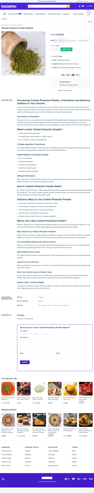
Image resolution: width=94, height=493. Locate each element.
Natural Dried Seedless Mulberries (8, 398)
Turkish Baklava (40, 14)
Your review (24, 337)
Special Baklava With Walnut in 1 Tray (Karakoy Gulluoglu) (7, 430)
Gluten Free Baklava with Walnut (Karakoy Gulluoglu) (23, 430)
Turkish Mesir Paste (54, 14)
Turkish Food (5, 25)
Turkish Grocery (13, 14)
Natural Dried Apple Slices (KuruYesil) (53, 398)
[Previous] (1, 394)
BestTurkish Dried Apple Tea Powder (37, 398)
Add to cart (66, 49)
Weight (53, 40)
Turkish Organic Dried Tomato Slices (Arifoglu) (85, 399)
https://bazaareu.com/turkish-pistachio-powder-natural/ (59, 227)
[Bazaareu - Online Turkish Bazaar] (8, 6)
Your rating (24, 331)
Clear (88, 38)
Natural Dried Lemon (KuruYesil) (69, 398)
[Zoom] (4, 73)
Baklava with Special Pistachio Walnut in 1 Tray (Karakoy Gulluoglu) (54, 431)
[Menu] (4, 14)
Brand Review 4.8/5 (89, 12)
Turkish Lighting (78, 14)
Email (58, 353)
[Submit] (68, 6)
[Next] (92, 394)
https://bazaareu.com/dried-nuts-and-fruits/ (35, 288)
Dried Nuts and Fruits (17, 25)
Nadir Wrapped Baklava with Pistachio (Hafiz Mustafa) (85, 430)
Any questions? (64, 82)
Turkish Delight (28, 14)
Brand (4, 19)
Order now (26, 278)
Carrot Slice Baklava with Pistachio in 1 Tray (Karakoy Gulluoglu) (39, 430)
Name (22, 353)
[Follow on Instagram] (3, 479)
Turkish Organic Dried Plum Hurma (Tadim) (23, 398)
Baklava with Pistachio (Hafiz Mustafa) (69, 429)
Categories (66, 14)
